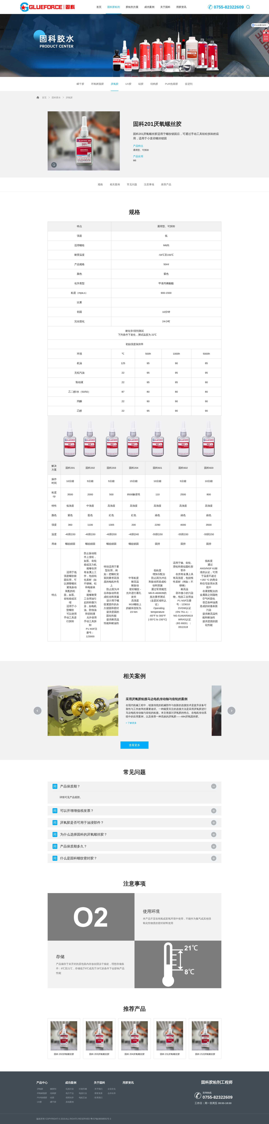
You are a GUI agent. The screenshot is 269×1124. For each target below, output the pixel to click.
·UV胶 (39, 1102)
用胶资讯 (181, 7)
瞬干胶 (80, 84)
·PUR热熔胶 (41, 1097)
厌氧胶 (114, 84)
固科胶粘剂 (113, 7)
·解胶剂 (53, 1089)
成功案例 (149, 7)
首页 (98, 7)
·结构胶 (53, 1093)
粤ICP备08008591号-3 (100, 1119)
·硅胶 (52, 1097)
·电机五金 (82, 1097)
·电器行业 (82, 1093)
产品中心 (42, 1082)
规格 (100, 184)
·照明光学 (69, 1097)
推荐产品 (166, 184)
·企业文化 (111, 1089)
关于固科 (165, 7)
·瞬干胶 (53, 1102)
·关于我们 (98, 1089)
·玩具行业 (69, 1089)
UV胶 (128, 84)
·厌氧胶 (39, 1089)
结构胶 (154, 84)
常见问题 (132, 184)
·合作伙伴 (111, 1093)
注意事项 (149, 184)
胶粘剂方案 (132, 7)
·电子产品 (69, 1093)
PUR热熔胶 (171, 84)
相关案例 (115, 184)
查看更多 (134, 745)
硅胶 (140, 84)
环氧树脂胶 (97, 84)
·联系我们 (98, 1097)
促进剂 (189, 84)
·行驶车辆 (82, 1089)
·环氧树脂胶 (41, 1093)
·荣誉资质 (98, 1093)
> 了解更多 (143, 725)
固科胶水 (56, 97)
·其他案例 (69, 1102)
